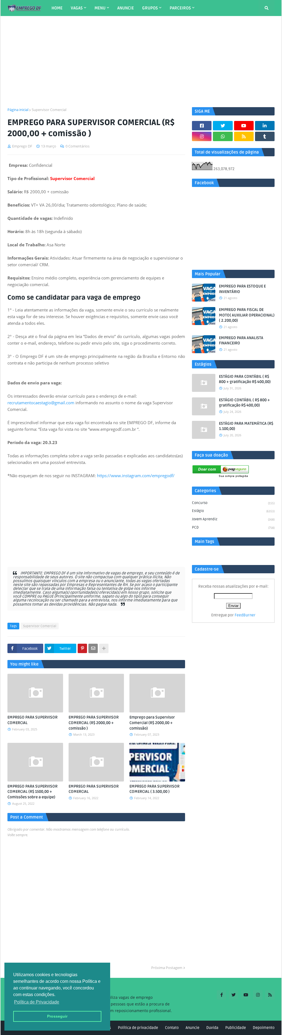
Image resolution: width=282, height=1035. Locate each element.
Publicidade (235, 1027)
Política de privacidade (138, 1027)
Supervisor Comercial (49, 109)
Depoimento (264, 1027)
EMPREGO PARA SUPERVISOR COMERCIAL (32, 720)
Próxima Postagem (166, 967)
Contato (172, 1027)
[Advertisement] (141, 61)
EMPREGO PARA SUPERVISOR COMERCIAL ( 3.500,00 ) (154, 789)
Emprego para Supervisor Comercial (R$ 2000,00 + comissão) (152, 722)
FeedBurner (245, 615)
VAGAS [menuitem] (77, 8)
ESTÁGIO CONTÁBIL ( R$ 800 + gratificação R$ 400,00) (244, 403)
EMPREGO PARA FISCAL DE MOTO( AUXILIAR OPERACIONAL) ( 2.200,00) (247, 315)
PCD (233, 527)
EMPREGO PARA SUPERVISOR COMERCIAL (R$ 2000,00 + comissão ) (94, 722)
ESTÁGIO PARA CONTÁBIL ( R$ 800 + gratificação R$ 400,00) (245, 379)
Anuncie (192, 1027)
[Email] (93, 648)
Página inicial (17, 109)
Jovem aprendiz (233, 519)
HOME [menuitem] (57, 8)
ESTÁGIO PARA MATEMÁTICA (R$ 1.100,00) (246, 426)
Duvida (212, 1027)
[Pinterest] (82, 648)
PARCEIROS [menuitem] (180, 8)
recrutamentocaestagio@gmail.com (40, 402)
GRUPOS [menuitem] (150, 8)
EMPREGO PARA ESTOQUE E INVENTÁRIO (242, 289)
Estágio (233, 511)
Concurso (233, 503)
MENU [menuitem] (99, 8)
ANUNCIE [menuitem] (125, 8)
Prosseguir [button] (57, 1016)
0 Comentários (78, 146)
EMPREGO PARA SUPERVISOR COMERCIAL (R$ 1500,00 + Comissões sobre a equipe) (32, 791)
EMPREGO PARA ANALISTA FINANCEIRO (241, 341)
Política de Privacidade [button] (36, 1002)
